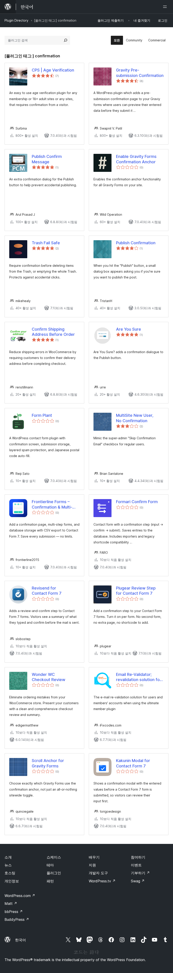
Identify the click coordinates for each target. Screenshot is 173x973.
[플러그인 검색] (65, 40)
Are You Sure (128, 329)
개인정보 (12, 881)
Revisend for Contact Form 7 (46, 591)
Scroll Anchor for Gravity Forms (48, 763)
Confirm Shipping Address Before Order (53, 332)
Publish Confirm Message (47, 159)
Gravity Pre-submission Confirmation (140, 73)
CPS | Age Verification (53, 70)
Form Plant (42, 415)
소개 (8, 857)
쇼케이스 (54, 857)
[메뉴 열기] (166, 6)
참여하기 (138, 857)
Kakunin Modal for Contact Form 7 (133, 763)
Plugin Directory (16, 20)
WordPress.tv (102, 881)
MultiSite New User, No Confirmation (134, 418)
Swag (138, 881)
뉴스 (8, 865)
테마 (50, 865)
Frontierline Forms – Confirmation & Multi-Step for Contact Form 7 (55, 504)
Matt (11, 903)
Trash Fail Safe (46, 242)
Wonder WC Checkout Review (48, 677)
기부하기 (140, 873)
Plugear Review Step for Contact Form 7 (136, 591)
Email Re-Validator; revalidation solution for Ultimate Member (138, 677)
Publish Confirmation (135, 242)
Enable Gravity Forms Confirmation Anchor (136, 159)
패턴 (50, 881)
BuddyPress (17, 919)
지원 (92, 865)
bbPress (14, 911)
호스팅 (10, 873)
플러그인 (54, 873)
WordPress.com (20, 895)
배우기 (94, 857)
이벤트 (136, 865)
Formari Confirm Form (137, 501)
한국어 (20, 940)
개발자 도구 (98, 873)
